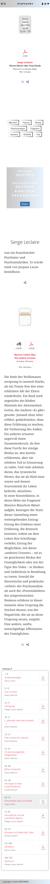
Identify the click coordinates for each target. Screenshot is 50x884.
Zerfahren (9, 847)
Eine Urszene (11, 692)
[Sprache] (45, 3)
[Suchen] (5, 3)
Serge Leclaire (25, 62)
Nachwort (9, 861)
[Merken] (22, 82)
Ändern (25, 204)
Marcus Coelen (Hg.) (25, 354)
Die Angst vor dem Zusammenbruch (13, 785)
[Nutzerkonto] (42, 3)
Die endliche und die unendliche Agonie (14, 816)
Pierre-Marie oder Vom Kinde (18, 801)
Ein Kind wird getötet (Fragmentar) (15, 753)
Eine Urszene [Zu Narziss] (16, 738)
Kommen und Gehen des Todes (19, 832)
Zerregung (10, 706)
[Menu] (2, 3)
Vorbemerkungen (13, 678)
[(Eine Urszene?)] (13, 769)
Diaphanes (25, 4)
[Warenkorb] (48, 3)
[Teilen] (28, 82)
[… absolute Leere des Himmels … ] (19, 722)
